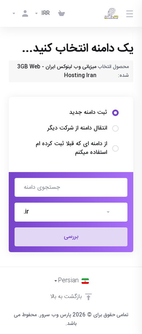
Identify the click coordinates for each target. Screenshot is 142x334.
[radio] (115, 113)
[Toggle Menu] (130, 13)
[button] (71, 212)
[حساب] (20, 13)
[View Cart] (61, 13)
